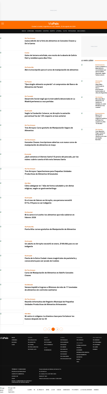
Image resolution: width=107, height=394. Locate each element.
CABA (13, 344)
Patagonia (72, 31)
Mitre (47, 389)
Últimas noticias (81, 345)
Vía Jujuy (47, 340)
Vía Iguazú (63, 344)
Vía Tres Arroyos (33, 347)
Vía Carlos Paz (32, 340)
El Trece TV (40, 389)
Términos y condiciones (19, 369)
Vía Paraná (63, 354)
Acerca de (15, 376)
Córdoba (30, 31)
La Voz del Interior (86, 389)
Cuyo (65, 31)
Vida (78, 361)
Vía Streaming (97, 342)
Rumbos (95, 349)
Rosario (38, 31)
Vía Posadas (64, 340)
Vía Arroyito (31, 342)
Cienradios (66, 389)
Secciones (81, 31)
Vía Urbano (96, 340)
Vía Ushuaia (80, 340)
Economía (79, 350)
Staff (13, 378)
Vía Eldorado (64, 342)
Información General (83, 352)
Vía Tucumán (47, 342)
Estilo (78, 359)
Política (79, 347)
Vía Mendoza (47, 350)
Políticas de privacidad (19, 371)
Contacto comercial (18, 373)
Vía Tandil (31, 344)
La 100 (53, 389)
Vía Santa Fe (64, 349)
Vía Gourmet (96, 344)
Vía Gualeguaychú (65, 358)
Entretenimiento (82, 354)
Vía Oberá (63, 347)
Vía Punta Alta (32, 349)
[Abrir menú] (16, 23)
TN (34, 389)
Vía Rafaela (63, 351)
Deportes (79, 357)
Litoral (59, 31)
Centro (46, 31)
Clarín (30, 389)
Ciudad (59, 389)
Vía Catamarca (48, 344)
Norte (52, 31)
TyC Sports (75, 389)
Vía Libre (95, 347)
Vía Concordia (64, 356)
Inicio (24, 31)
